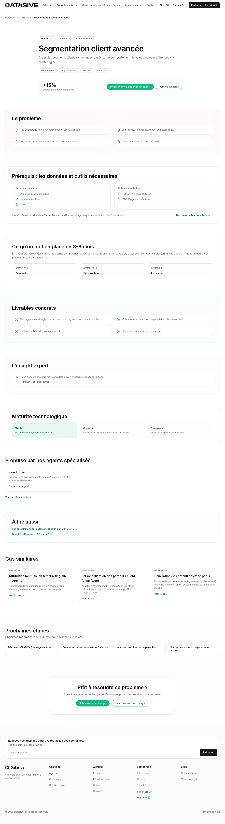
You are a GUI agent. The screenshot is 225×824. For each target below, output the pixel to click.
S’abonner (208, 752)
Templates (142, 785)
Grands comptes (58, 785)
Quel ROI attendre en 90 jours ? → (32, 534)
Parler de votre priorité (204, 5)
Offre (45, 5)
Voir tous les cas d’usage (130, 703)
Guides (141, 779)
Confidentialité (189, 773)
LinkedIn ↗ (213, 811)
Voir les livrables (169, 86)
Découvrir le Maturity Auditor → (194, 215)
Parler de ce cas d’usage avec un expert (190, 649)
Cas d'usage (56, 779)
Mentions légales (190, 779)
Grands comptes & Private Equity (101, 5)
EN (167, 5)
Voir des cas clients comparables (136, 647)
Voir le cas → (16, 595)
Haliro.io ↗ (143, 797)
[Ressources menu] (140, 5)
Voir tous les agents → (18, 497)
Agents (53, 773)
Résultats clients (102, 779)
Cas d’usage (24, 17)
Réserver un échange (92, 703)
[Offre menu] (50, 5)
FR (161, 5)
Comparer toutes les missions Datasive (85, 647)
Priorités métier (65, 5)
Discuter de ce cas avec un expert (130, 86)
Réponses (142, 773)
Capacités (178, 5)
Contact (151, 5)
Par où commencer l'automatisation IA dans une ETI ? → (44, 528)
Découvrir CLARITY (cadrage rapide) (29, 647)
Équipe (97, 773)
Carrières (98, 785)
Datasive (10, 17)
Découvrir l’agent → (20, 486)
